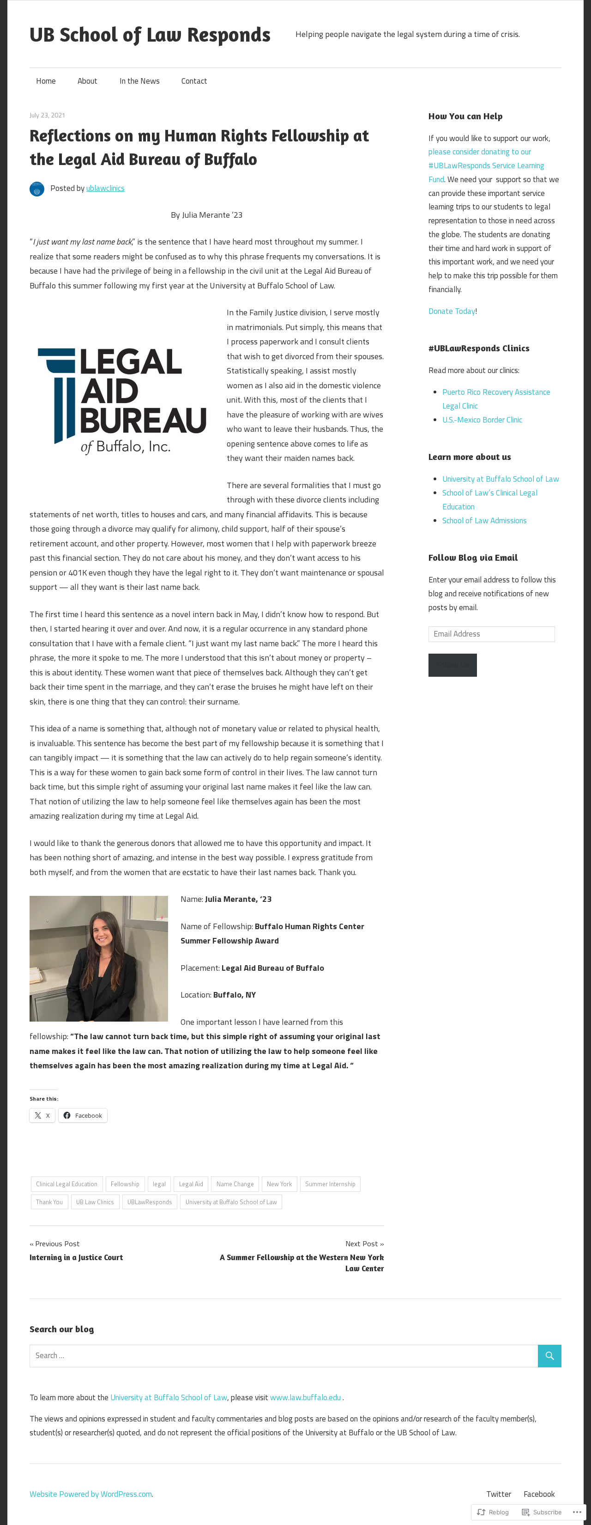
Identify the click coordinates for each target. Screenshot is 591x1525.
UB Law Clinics (95, 1202)
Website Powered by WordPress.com (91, 1494)
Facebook (539, 1494)
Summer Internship (330, 1183)
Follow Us (452, 665)
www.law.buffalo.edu (305, 1397)
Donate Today (451, 311)
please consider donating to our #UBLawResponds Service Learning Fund (486, 165)
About (87, 81)
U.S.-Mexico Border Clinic (482, 420)
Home (46, 81)
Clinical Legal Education (66, 1183)
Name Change (235, 1183)
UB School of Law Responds (150, 34)
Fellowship (125, 1183)
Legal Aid (191, 1183)
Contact (194, 81)
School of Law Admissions (484, 520)
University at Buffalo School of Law (231, 1202)
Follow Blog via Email (473, 557)
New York (279, 1183)
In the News (140, 81)
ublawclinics (105, 188)
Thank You (49, 1202)
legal (159, 1183)
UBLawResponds (149, 1202)
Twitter (498, 1494)
